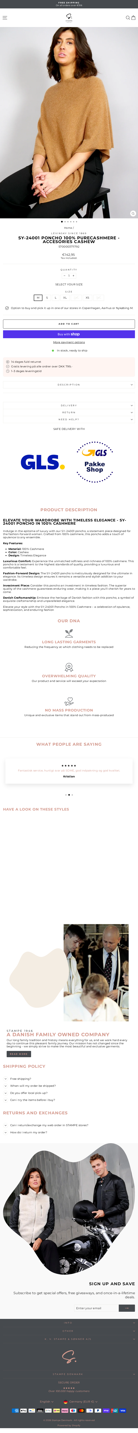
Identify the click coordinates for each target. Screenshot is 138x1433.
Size (69, 292)
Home (68, 227)
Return (69, 412)
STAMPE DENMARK (68, 1374)
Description (69, 385)
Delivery (69, 405)
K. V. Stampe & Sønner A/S (68, 1339)
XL (65, 297)
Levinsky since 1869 (69, 233)
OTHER (68, 1331)
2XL (76, 297)
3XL (98, 297)
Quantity (69, 270)
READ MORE (19, 1054)
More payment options (69, 342)
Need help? (69, 419)
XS (87, 297)
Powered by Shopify (69, 1425)
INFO (68, 1323)
